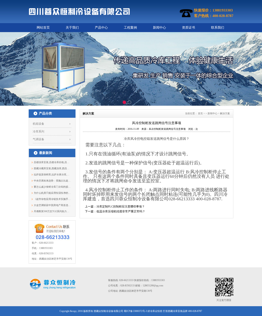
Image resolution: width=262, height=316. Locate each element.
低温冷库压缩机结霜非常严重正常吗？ (120, 211)
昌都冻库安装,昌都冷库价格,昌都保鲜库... (52, 162)
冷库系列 (38, 131)
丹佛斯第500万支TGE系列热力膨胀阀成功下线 (52, 211)
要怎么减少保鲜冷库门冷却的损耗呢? (52, 186)
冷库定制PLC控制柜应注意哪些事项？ (120, 206)
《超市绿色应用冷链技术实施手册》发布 (52, 199)
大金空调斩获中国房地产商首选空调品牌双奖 (52, 205)
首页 (200, 113)
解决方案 (225, 113)
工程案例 (130, 27)
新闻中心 (159, 27)
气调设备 (38, 139)
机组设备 (38, 123)
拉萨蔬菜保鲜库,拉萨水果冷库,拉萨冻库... (52, 174)
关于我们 (72, 27)
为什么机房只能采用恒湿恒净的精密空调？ (52, 193)
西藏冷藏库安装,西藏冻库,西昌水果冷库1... (52, 168)
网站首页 (43, 27)
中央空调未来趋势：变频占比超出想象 (52, 180)
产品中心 (101, 27)
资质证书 (188, 27)
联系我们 (217, 27)
